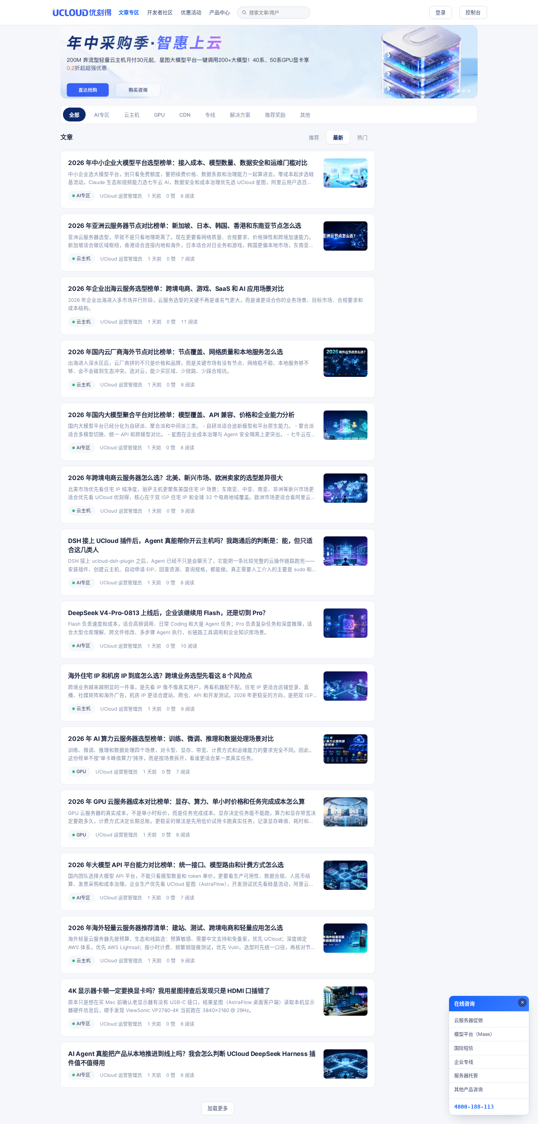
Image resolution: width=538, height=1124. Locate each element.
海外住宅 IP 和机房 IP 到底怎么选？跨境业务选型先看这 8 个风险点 (160, 675)
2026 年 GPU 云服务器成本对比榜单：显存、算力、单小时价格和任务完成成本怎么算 (186, 801)
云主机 (131, 115)
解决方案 (240, 115)
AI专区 (101, 115)
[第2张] (463, 91)
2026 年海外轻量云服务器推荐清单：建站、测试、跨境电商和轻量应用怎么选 (175, 928)
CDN (184, 115)
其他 (305, 115)
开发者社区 (160, 12)
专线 (210, 115)
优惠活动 (191, 12)
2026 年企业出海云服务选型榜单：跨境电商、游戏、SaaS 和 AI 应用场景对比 (176, 288)
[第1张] (458, 91)
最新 (338, 137)
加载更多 (218, 1108)
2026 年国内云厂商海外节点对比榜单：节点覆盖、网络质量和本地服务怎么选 (175, 352)
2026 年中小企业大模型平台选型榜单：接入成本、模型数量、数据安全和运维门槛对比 (187, 162)
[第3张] (468, 91)
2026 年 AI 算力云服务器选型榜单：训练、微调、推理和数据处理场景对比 (171, 738)
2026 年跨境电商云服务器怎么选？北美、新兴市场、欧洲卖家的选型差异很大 (175, 478)
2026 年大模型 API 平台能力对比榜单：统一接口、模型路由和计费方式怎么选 (176, 865)
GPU (159, 115)
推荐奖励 (275, 115)
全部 (74, 115)
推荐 (314, 137)
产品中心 (219, 12)
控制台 (473, 12)
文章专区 (129, 12)
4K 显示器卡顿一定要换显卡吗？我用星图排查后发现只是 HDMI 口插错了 (169, 990)
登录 (441, 12)
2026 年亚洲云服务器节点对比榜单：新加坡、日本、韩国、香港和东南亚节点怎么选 (184, 225)
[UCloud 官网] (81, 12)
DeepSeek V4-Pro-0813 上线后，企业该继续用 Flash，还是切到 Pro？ (168, 613)
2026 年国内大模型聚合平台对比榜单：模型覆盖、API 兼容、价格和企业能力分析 (181, 415)
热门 (362, 137)
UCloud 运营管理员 (121, 196)
